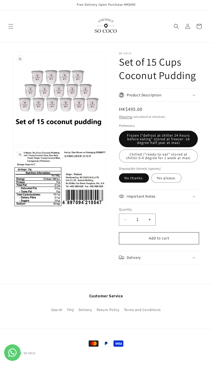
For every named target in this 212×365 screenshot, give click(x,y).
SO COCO (29, 353)
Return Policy (108, 309)
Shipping (125, 117)
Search (57, 309)
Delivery (85, 309)
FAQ (70, 309)
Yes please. (166, 178)
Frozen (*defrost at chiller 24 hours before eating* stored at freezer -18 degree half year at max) (158, 139)
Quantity (125, 209)
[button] (11, 26)
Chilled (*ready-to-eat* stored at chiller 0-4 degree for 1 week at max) (158, 156)
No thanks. (133, 178)
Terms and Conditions (142, 309)
